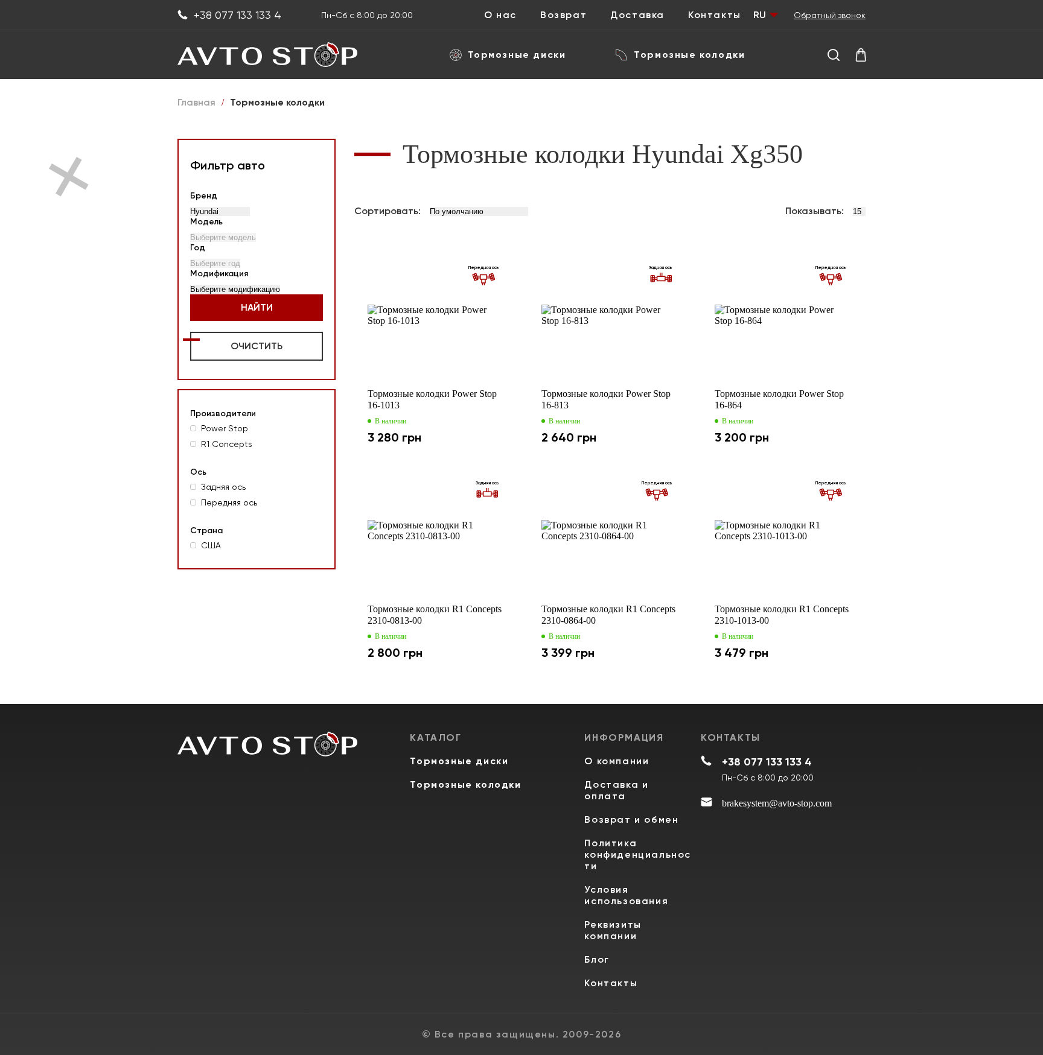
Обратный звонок (830, 15)
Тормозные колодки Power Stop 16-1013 (432, 399)
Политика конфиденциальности (637, 854)
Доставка (637, 15)
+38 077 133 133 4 (237, 15)
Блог (596, 959)
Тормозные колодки (689, 54)
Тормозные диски (517, 54)
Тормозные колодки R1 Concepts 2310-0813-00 (435, 615)
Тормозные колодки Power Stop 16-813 (606, 399)
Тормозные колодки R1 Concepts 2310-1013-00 (782, 615)
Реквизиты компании (612, 930)
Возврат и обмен (631, 819)
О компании (616, 761)
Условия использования (626, 895)
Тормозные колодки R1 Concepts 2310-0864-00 (608, 615)
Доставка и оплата (616, 790)
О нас (500, 15)
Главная (196, 102)
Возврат (563, 15)
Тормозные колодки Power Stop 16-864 (779, 399)
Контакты (714, 15)
